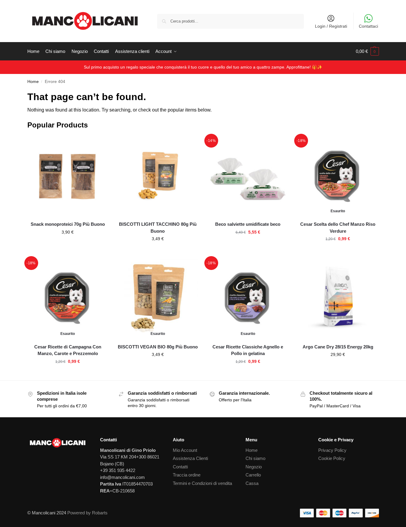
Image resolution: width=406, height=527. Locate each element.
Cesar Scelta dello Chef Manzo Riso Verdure (337, 228)
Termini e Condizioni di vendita (202, 483)
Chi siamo (255, 458)
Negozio (254, 466)
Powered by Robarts (87, 512)
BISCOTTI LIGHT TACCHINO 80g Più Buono (158, 228)
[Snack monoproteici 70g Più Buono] (67, 175)
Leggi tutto (337, 251)
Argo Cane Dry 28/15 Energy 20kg (338, 346)
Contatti (180, 466)
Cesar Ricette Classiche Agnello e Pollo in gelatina (247, 350)
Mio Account (185, 450)
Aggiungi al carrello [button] (158, 251)
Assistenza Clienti (190, 458)
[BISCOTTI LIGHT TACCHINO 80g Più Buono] (157, 175)
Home (33, 81)
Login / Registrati (331, 26)
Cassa (252, 483)
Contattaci (368, 26)
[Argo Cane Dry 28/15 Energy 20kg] (337, 298)
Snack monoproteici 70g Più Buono (68, 224)
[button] (367, 51)
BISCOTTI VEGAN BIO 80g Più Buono (158, 346)
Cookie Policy (331, 458)
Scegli (67, 245)
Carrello (253, 474)
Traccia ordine (186, 474)
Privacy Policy (332, 450)
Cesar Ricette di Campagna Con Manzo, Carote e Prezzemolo (67, 350)
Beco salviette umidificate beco (247, 224)
